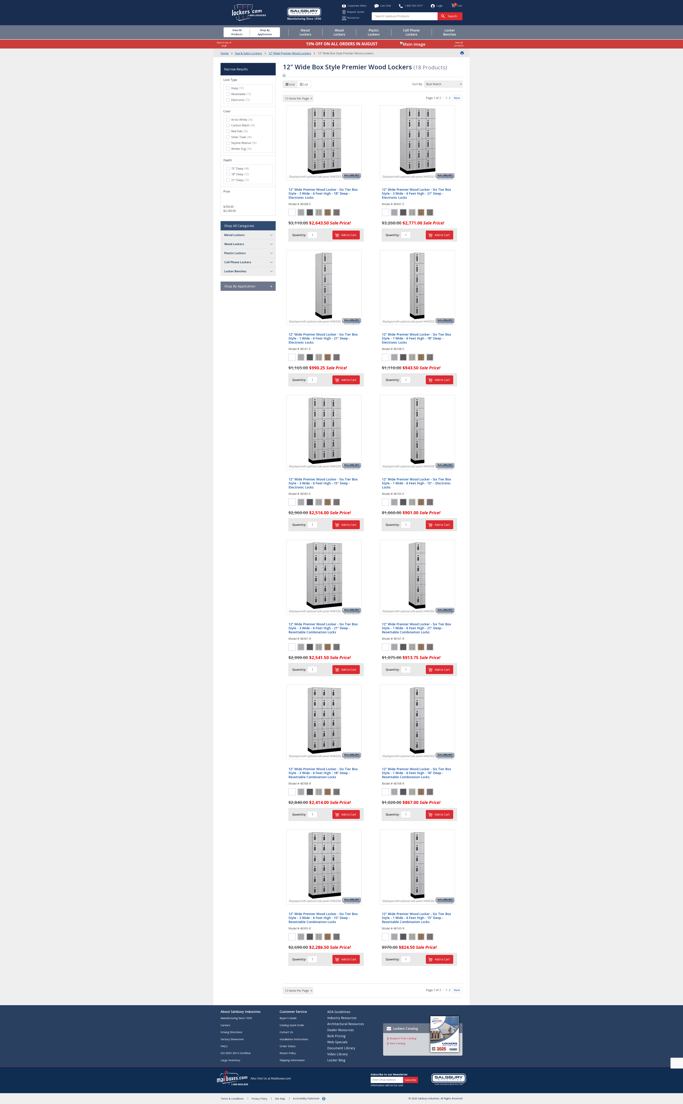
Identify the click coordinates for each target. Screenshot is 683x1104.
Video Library (337, 1054)
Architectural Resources (345, 1024)
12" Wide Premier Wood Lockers (289, 53)
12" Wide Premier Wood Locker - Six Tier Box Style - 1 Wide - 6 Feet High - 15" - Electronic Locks (416, 483)
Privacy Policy (259, 1098)
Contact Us (286, 1032)
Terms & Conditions (232, 1098)
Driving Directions (231, 1032)
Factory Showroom (232, 1039)
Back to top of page (224, 44)
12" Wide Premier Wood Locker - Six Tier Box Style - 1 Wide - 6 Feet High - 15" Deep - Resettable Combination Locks (416, 918)
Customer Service (293, 1011)
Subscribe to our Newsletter (389, 1074)
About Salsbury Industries (241, 1011)
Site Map (280, 1098)
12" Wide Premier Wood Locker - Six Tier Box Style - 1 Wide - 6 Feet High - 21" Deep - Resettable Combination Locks (416, 628)
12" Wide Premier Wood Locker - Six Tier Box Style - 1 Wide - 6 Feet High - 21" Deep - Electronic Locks (323, 338)
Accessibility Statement (306, 1098)
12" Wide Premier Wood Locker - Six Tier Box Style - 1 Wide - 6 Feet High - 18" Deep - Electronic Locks (416, 338)
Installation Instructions (294, 1039)
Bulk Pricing (336, 1036)
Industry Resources (342, 1018)
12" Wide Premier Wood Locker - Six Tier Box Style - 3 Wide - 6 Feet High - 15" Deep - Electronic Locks (323, 483)
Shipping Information (292, 1060)
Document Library (341, 1048)
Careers (225, 1025)
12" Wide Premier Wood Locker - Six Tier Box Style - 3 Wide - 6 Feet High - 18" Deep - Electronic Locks (323, 194)
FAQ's (224, 1046)
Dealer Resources (340, 1030)
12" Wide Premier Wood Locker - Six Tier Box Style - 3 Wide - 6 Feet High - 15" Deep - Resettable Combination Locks (323, 918)
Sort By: (417, 84)
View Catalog (397, 1043)
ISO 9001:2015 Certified (235, 1053)
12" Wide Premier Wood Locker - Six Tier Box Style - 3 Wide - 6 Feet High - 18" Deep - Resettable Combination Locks (323, 773)
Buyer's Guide (288, 1018)
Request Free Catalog (403, 1038)
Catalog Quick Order (292, 1025)
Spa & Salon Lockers (248, 53)
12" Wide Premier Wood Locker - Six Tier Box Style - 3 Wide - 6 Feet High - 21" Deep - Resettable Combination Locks (323, 628)
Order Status (288, 1046)
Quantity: (299, 235)
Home (225, 53)
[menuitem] (232, 32)
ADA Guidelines (338, 1012)
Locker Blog (336, 1060)
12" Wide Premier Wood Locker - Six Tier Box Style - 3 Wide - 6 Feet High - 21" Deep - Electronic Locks (416, 194)
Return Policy (288, 1053)
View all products (459, 44)
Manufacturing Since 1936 (236, 1018)
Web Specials (337, 1042)
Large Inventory (230, 1060)
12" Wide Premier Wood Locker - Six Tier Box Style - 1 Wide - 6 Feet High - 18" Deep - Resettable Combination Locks (416, 773)
